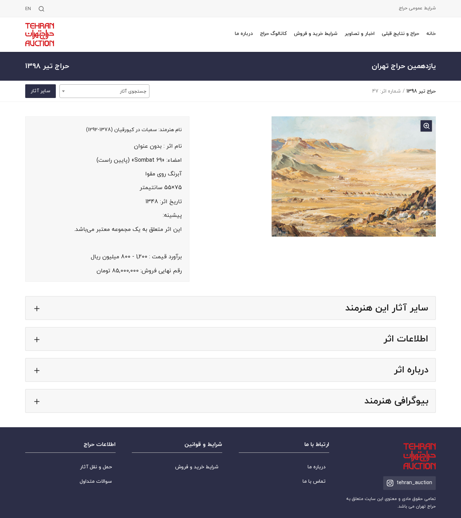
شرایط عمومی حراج (417, 8)
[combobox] (104, 91)
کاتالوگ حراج (273, 33)
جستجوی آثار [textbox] (133, 91)
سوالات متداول (96, 481)
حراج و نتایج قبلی (400, 33)
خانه (431, 33)
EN (28, 9)
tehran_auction (414, 482)
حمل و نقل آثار (96, 467)
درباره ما (244, 33)
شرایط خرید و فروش (315, 33)
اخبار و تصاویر (360, 33)
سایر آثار (40, 91)
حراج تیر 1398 (421, 91)
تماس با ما (314, 481)
